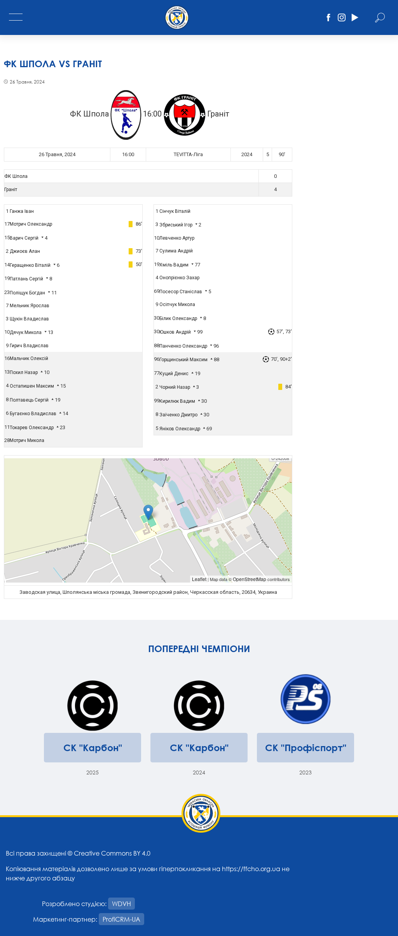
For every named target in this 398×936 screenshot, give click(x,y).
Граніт (10, 189)
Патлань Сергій (26, 279)
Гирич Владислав (29, 345)
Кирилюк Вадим (177, 401)
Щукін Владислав (29, 319)
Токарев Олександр (32, 427)
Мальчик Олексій (29, 358)
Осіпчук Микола (177, 304)
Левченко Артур (176, 238)
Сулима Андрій (176, 251)
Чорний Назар (174, 387)
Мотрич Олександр (31, 224)
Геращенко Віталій (30, 265)
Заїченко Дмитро (178, 415)
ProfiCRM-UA (121, 919)
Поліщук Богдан (27, 293)
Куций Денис (174, 373)
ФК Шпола (16, 176)
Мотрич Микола (27, 440)
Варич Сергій (24, 238)
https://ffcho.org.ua (251, 869)
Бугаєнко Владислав (33, 413)
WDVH (121, 903)
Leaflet (199, 579)
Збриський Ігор (175, 225)
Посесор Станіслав (180, 291)
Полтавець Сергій (29, 400)
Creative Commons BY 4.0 (112, 853)
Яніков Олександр (179, 428)
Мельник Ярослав (29, 305)
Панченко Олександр (183, 346)
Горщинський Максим (183, 359)
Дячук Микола (26, 332)
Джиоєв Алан (25, 251)
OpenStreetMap (249, 579)
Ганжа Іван (22, 211)
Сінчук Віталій (174, 211)
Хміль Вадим (174, 265)
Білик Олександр (178, 318)
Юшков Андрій (175, 332)
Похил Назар (24, 372)
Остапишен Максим (32, 386)
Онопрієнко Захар (179, 277)
